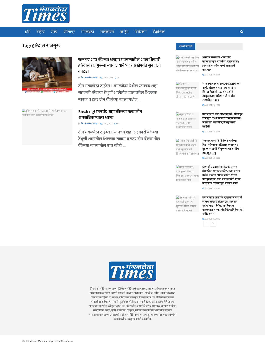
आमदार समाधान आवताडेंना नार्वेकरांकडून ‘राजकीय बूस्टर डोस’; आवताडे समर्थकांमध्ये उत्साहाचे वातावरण (220, 63)
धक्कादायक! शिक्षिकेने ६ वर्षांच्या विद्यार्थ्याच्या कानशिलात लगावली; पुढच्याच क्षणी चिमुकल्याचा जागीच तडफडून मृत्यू (220, 146)
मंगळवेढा (87, 32)
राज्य (54, 32)
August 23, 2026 (212, 75)
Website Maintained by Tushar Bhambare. (51, 341)
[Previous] (206, 223)
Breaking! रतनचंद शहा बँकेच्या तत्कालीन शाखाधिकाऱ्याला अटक (110, 114)
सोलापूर (69, 32)
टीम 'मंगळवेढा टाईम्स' (89, 77)
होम (27, 32)
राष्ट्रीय (40, 32)
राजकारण (107, 32)
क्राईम (124, 32)
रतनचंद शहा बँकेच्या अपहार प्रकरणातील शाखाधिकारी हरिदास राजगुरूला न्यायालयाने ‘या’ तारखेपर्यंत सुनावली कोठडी (119, 65)
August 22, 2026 (212, 158)
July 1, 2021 (107, 124)
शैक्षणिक (159, 32)
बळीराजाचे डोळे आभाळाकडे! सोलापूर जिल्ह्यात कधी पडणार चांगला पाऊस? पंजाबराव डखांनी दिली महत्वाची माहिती (222, 120)
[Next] (213, 223)
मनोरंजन (140, 32)
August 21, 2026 (212, 219)
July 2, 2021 (107, 77)
